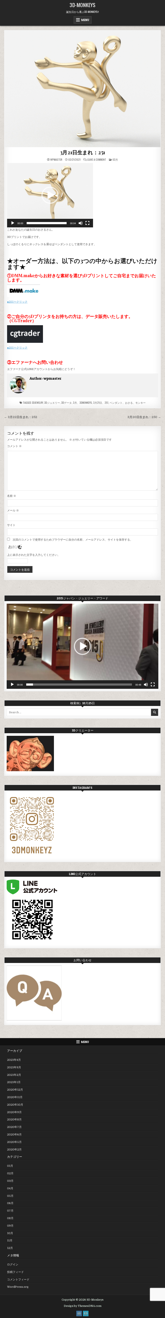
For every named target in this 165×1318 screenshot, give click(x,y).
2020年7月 (14, 1127)
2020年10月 (15, 1104)
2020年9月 (14, 1112)
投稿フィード (15, 1272)
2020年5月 (14, 1142)
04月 (10, 1188)
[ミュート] (80, 223)
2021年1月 (14, 1082)
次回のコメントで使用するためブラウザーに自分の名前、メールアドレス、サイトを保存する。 (73, 539)
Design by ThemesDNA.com (82, 1305)
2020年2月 (14, 1149)
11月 (9, 1240)
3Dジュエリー (52, 402)
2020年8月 (14, 1119)
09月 (10, 1225)
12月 (10, 1248)
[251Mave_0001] (82, 88)
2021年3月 (14, 1067)
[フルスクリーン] (87, 223)
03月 (115, 159)
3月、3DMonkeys (82, 402)
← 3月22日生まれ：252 (20, 417)
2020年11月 (15, 1097)
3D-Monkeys (82, 5)
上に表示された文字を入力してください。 (33, 554)
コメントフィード (18, 1279)
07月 (10, 1210)
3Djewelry (37, 402)
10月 (10, 1233)
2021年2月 (14, 1074)
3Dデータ (66, 402)
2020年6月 (14, 1134)
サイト (11, 525)
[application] (50, 195)
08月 (10, 1218)
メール (13, 510)
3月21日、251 (100, 402)
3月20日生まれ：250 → (144, 417)
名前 (11, 495)
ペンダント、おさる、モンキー (128, 402)
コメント (14, 446)
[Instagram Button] (79, 1313)
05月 (10, 1195)
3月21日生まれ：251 (82, 152)
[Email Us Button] (86, 1313)
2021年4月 (14, 1059)
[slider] (47, 223)
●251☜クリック (17, 301)
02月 (10, 1173)
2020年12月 (15, 1089)
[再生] (13, 223)
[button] (50, 195)
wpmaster (56, 159)
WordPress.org (18, 1286)
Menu (85, 20)
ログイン (12, 1264)
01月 (10, 1165)
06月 (10, 1203)
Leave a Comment (96, 159)
